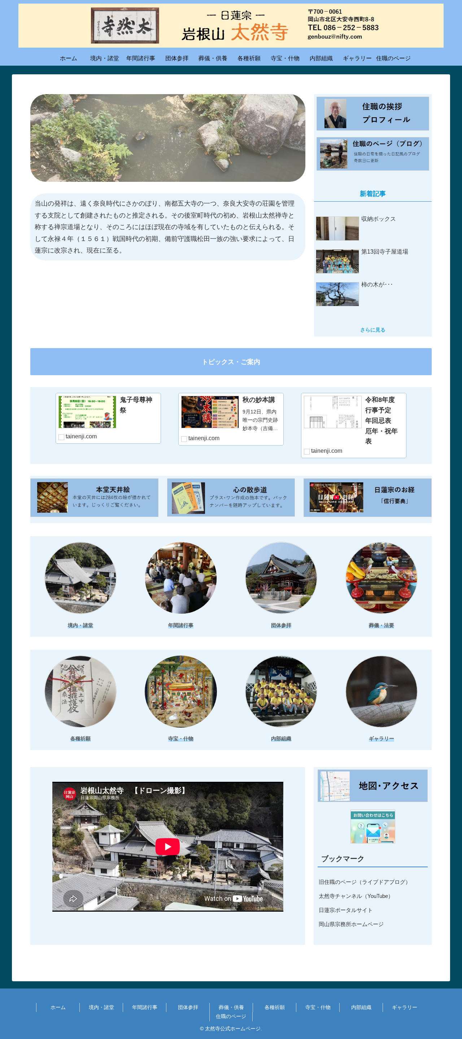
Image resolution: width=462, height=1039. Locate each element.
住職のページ (231, 1016)
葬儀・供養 (231, 1007)
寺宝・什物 (318, 1007)
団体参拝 (188, 1007)
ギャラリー (404, 1007)
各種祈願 (275, 1007)
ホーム (58, 1007)
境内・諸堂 (101, 1007)
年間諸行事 (144, 1007)
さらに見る (372, 330)
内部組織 (361, 1007)
